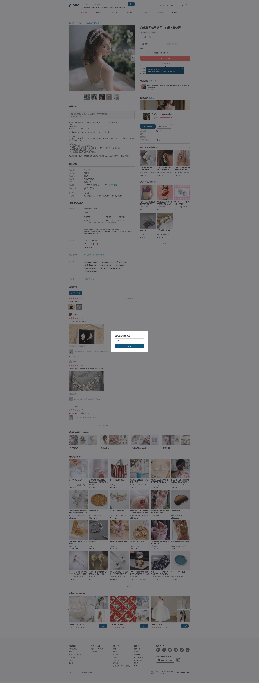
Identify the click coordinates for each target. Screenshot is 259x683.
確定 (129, 346)
